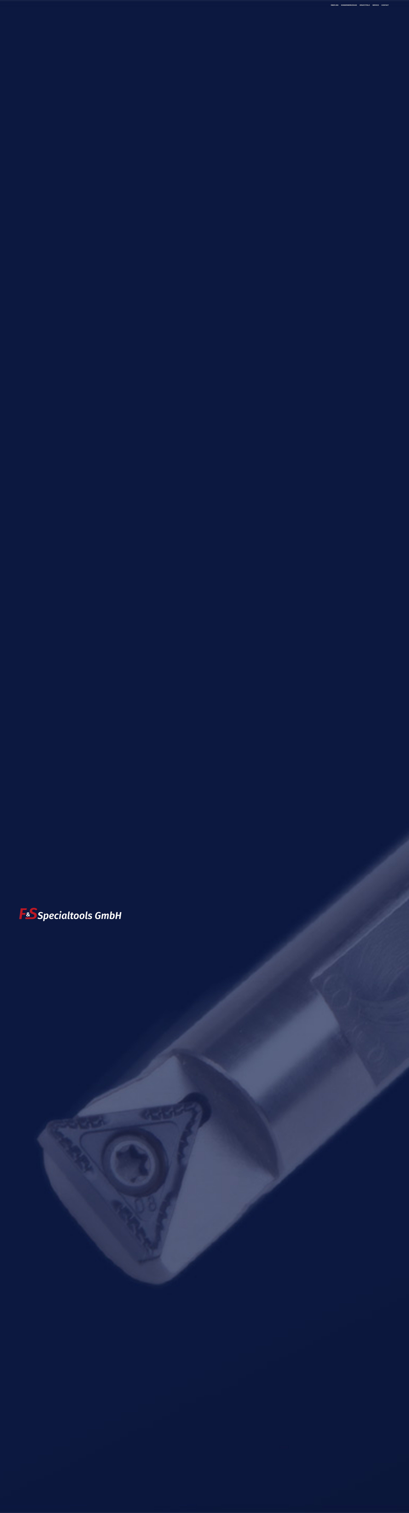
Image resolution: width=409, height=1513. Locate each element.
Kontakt (385, 5)
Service (375, 5)
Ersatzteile (365, 5)
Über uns (334, 5)
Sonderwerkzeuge (349, 5)
